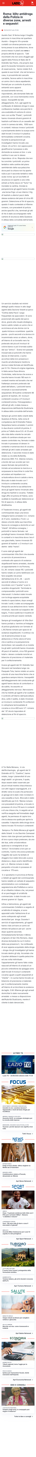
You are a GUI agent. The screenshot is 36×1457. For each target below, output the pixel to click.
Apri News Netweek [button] (23, 1181)
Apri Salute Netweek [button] (23, 1333)
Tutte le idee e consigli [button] (22, 1416)
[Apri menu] (3, 3)
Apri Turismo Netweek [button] (22, 1286)
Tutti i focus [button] (26, 1134)
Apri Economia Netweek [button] (22, 1380)
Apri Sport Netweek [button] (23, 1239)
